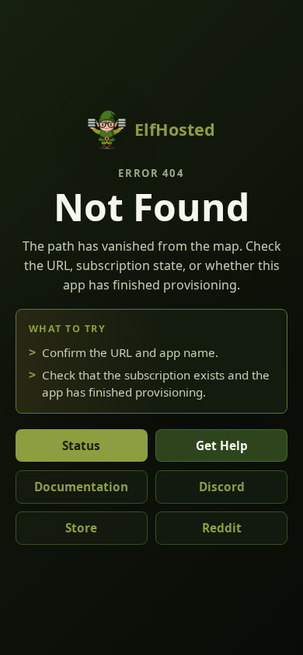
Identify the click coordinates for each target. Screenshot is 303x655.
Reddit (222, 528)
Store (81, 528)
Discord (222, 487)
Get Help (222, 446)
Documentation (81, 487)
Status (81, 446)
